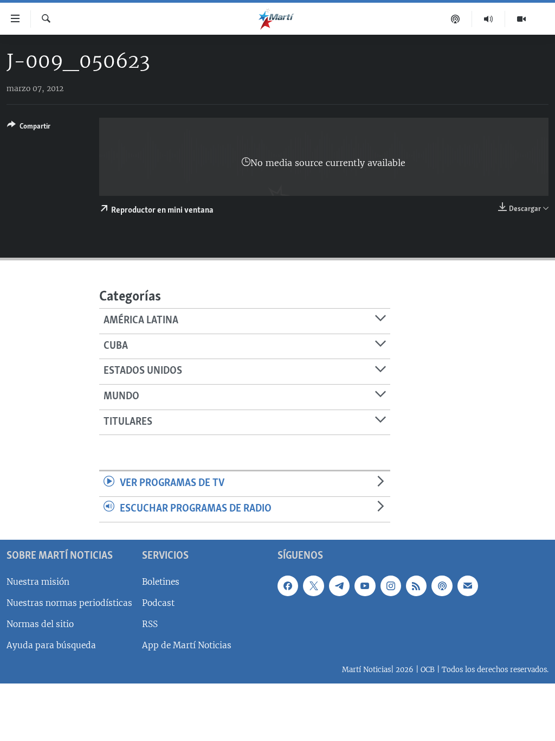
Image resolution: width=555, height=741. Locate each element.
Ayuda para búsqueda (51, 645)
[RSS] (416, 585)
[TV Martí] (521, 19)
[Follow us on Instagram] (390, 585)
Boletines (160, 581)
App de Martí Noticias (186, 645)
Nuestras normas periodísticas (69, 602)
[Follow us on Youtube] (364, 585)
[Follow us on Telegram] (339, 585)
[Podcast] (455, 19)
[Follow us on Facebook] (288, 585)
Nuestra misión (38, 581)
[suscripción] (467, 585)
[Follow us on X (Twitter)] (313, 585)
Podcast (158, 602)
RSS (150, 624)
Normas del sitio (40, 624)
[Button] (28, 128)
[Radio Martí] (488, 19)
